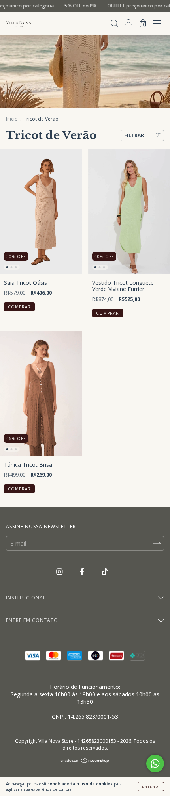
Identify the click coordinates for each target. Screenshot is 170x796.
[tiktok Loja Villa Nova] (105, 571)
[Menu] (157, 24)
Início (12, 118)
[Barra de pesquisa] (114, 24)
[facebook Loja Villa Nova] (82, 571)
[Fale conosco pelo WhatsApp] (155, 763)
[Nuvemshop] (85, 761)
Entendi (151, 786)
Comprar (19, 307)
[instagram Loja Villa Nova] (60, 571)
